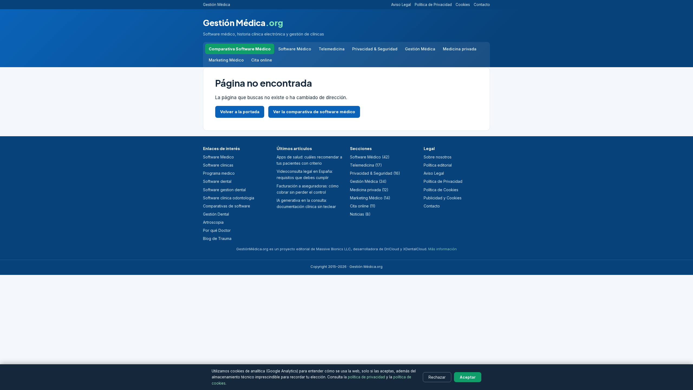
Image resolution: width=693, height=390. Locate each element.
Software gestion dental (224, 189)
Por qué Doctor (217, 230)
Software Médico (294, 49)
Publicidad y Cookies (443, 198)
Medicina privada (459, 49)
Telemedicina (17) (366, 165)
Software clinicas (218, 165)
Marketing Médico (226, 60)
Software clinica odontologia (228, 198)
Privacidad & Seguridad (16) (375, 173)
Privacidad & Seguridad (374, 49)
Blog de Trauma (217, 238)
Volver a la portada (239, 111)
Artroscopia (213, 222)
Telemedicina (332, 49)
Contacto (482, 4)
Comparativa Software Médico (240, 49)
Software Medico (218, 157)
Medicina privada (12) (369, 189)
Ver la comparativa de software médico (314, 111)
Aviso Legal (401, 4)
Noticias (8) (360, 214)
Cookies (463, 4)
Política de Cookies (441, 189)
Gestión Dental (216, 214)
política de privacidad (366, 377)
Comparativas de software (226, 206)
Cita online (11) (362, 206)
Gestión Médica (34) (368, 181)
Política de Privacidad (433, 4)
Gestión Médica (216, 4)
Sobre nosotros (438, 157)
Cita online (261, 60)
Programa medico (219, 173)
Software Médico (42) (370, 157)
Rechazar (437, 377)
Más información (442, 249)
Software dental (217, 181)
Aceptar (468, 377)
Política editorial (438, 165)
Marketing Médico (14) (370, 198)
